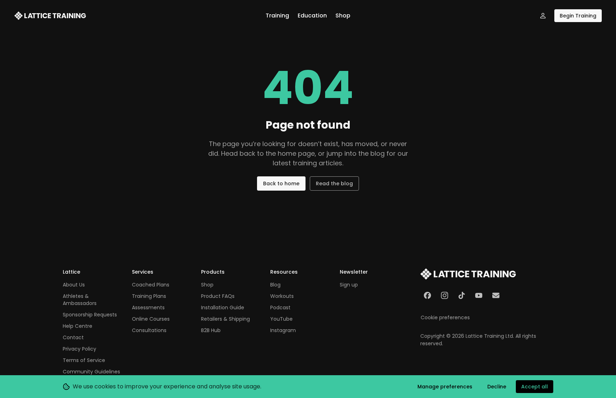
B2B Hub (211, 330)
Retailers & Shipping (225, 318)
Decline (496, 386)
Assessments (148, 307)
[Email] (496, 295)
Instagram (283, 330)
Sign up (349, 284)
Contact (73, 337)
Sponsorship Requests (90, 314)
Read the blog (334, 183)
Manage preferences (444, 386)
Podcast (280, 307)
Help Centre (77, 326)
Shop (342, 15)
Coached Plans (150, 284)
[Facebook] (427, 295)
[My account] (543, 16)
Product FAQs (218, 296)
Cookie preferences (445, 317)
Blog (275, 284)
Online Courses (151, 318)
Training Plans (149, 296)
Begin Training (578, 15)
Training (277, 15)
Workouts (282, 296)
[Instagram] (444, 295)
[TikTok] (462, 295)
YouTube (281, 318)
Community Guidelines (91, 371)
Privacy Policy (79, 348)
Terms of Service (84, 360)
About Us (74, 284)
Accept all (534, 386)
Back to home (281, 183)
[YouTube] (479, 295)
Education (312, 15)
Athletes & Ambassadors (80, 300)
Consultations (149, 330)
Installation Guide (222, 307)
